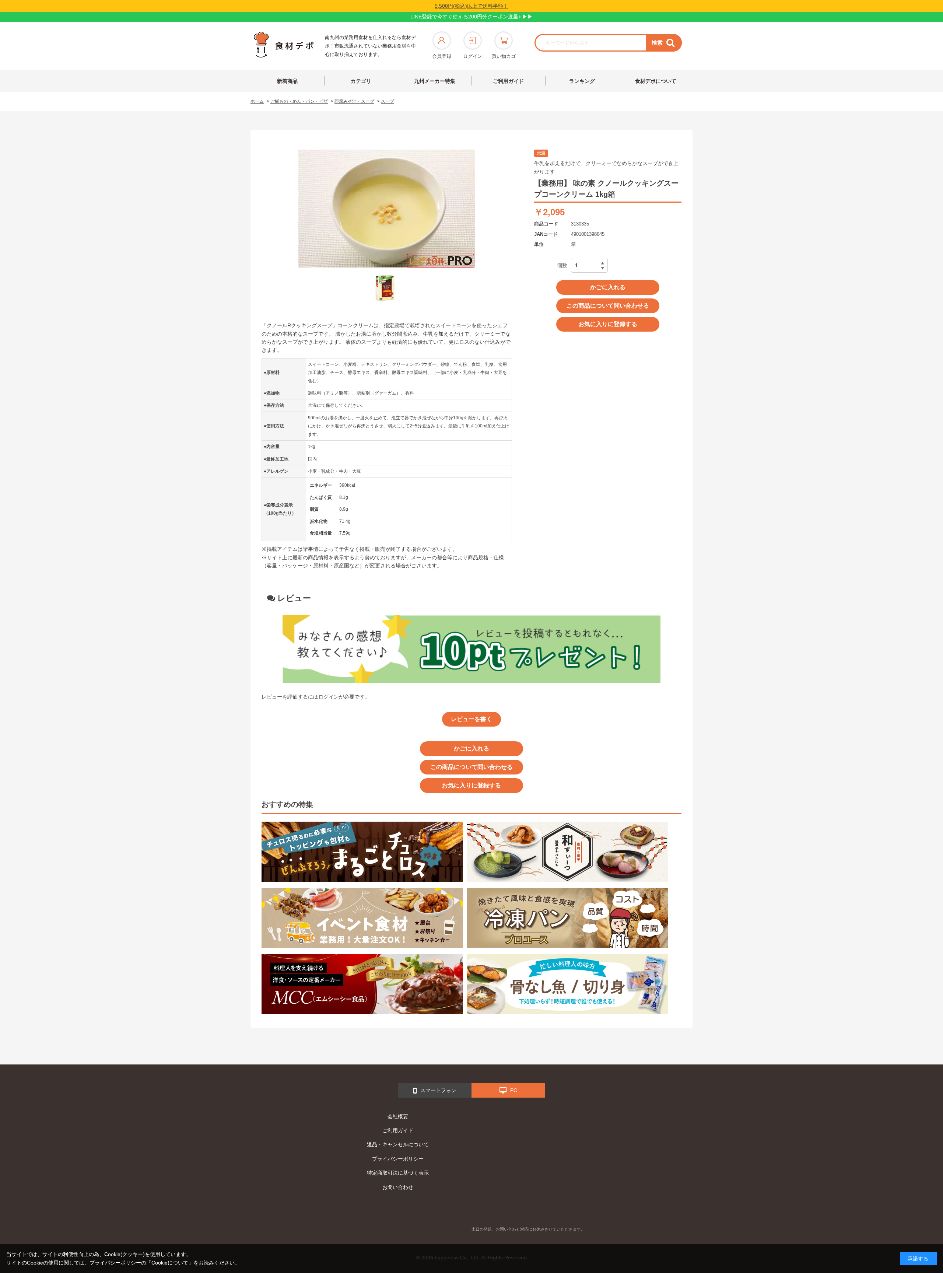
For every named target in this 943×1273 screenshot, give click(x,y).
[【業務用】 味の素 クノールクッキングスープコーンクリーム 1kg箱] (385, 288)
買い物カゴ (504, 56)
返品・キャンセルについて (398, 1144)
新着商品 (287, 81)
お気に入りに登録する (607, 324)
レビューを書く (471, 719)
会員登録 (441, 56)
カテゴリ (361, 81)
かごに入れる (607, 287)
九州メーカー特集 (434, 81)
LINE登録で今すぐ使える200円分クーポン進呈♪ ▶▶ (471, 17)
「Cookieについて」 (169, 1263)
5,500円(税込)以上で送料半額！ (471, 6)
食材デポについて (655, 81)
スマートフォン (438, 1090)
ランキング (582, 81)
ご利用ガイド (508, 81)
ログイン (472, 56)
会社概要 (398, 1116)
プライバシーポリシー (398, 1159)
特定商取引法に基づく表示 (398, 1173)
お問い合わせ (397, 1187)
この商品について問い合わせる (608, 305)
